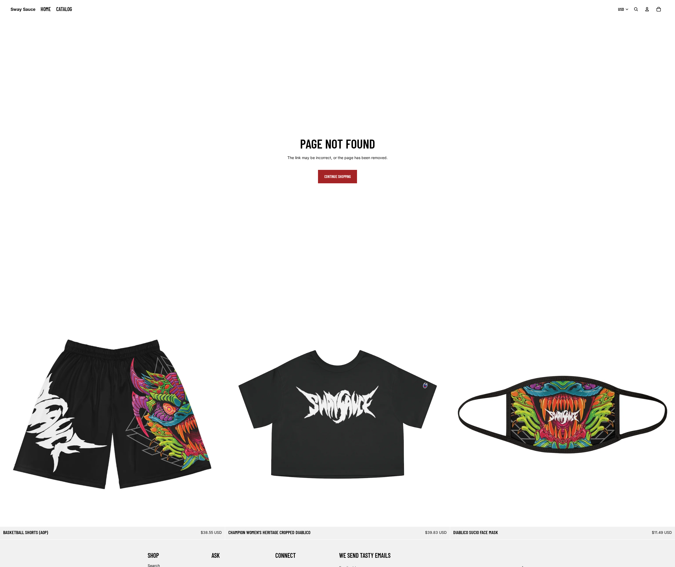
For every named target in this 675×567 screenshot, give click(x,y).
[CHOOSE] (216, 518)
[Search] (636, 9)
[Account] (647, 9)
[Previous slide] (8, 414)
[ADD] (667, 518)
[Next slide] (217, 414)
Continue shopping (337, 176)
